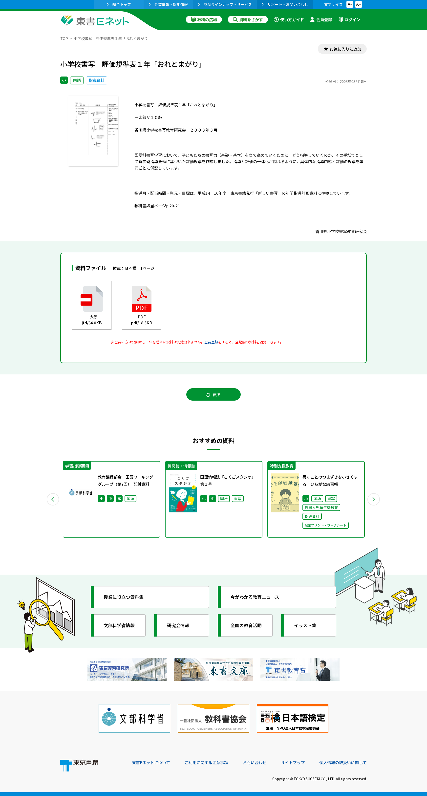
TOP (64, 38)
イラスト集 (305, 625)
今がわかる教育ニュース (255, 597)
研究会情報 (178, 625)
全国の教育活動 (246, 625)
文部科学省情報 (119, 625)
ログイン (352, 19)
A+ (358, 4)
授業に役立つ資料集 (124, 597)
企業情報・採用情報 (171, 4)
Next (373, 499)
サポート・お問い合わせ (287, 4)
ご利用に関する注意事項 (206, 762)
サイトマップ (293, 762)
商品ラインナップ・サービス (228, 4)
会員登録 (324, 19)
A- (350, 4)
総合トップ (121, 4)
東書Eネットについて (151, 762)
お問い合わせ (254, 762)
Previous (53, 499)
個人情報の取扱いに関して (343, 762)
